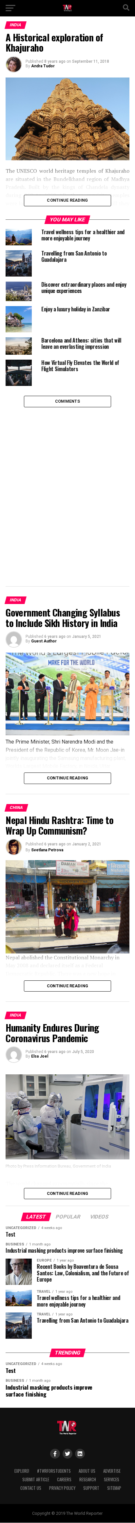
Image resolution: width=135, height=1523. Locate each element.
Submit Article (35, 1479)
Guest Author (44, 641)
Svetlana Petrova (47, 850)
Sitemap (114, 1488)
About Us (87, 1471)
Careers (64, 1479)
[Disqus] (67, 489)
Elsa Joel (39, 1056)
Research (87, 1479)
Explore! (21, 1471)
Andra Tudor (43, 66)
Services (111, 1479)
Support (91, 1488)
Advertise (112, 1471)
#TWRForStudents (54, 1471)
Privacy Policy (62, 1488)
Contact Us (30, 1488)
